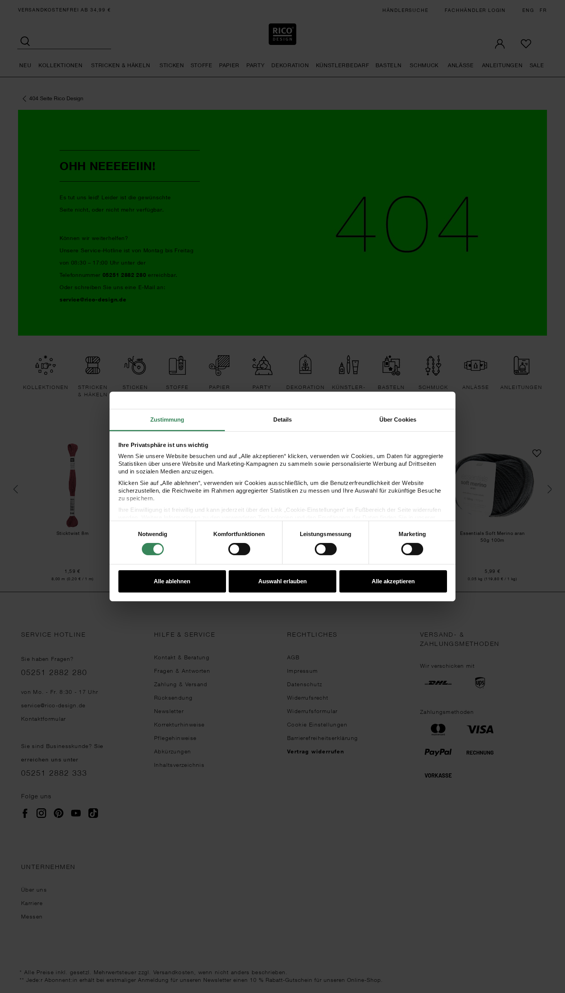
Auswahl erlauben (282, 581)
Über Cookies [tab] (397, 419)
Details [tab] (282, 419)
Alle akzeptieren (393, 581)
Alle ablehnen (172, 581)
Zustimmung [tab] (167, 419)
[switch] (239, 549)
